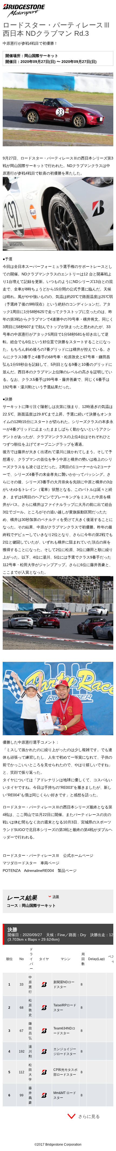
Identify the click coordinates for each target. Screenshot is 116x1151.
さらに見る (89, 1116)
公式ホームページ (78, 855)
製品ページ (67, 870)
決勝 (56, 896)
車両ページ (49, 863)
